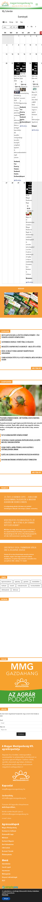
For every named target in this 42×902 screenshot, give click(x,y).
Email (1, 720)
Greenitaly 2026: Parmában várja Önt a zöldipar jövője (20, 549)
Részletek (5, 895)
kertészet (4, 586)
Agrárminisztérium (6, 582)
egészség (17, 582)
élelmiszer (15, 590)
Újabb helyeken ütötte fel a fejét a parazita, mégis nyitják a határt (22, 359)
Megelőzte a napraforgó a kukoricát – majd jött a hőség (21, 347)
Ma (31, 26)
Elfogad (6, 898)
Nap (21, 22)
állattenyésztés (5, 590)
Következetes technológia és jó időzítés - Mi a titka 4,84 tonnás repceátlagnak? (19, 523)
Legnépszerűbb (6, 382)
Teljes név (2, 727)
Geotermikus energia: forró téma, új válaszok (18, 342)
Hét (17, 22)
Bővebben (18, 180)
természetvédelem (35, 586)
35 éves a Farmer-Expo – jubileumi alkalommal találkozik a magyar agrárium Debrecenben (20, 500)
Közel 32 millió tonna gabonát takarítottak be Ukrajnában (18, 352)
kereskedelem (35, 582)
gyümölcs (26, 582)
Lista (6, 22)
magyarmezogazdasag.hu (21, 3)
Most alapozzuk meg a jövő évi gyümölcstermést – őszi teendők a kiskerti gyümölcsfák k (20, 336)
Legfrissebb (5, 331)
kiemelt (12, 586)
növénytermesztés (22, 586)
